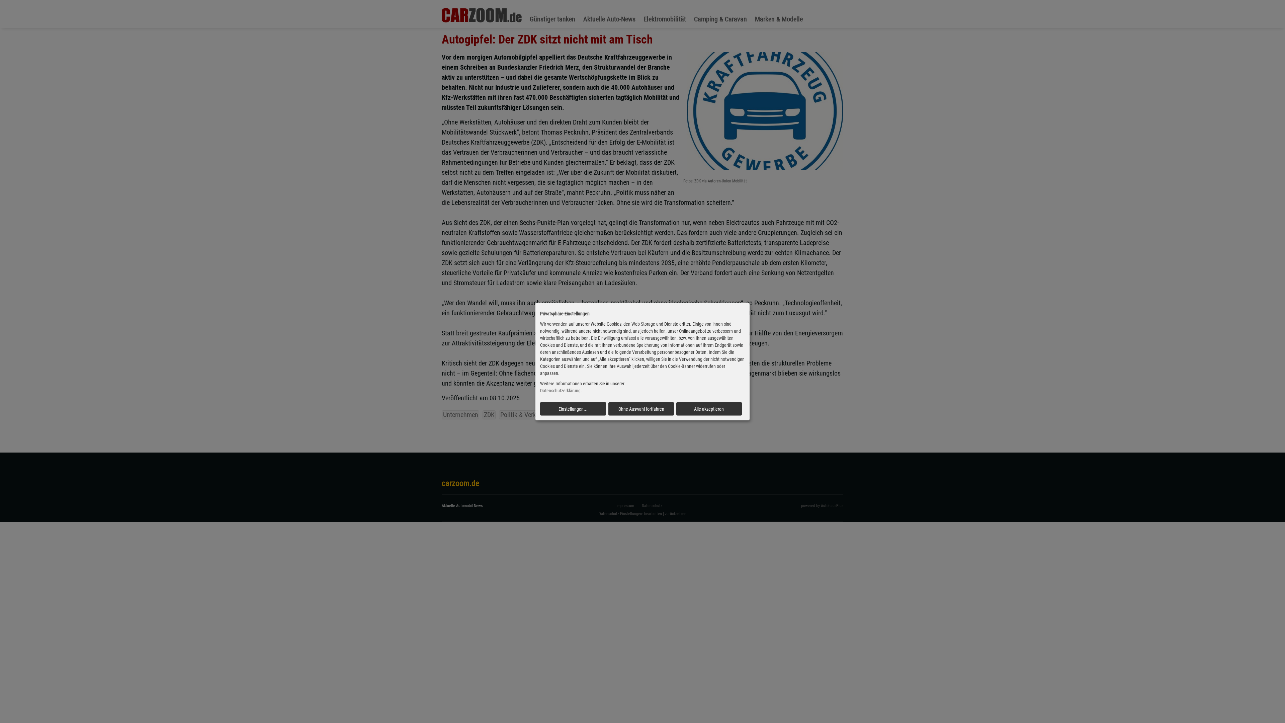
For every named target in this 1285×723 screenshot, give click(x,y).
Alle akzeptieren (709, 408)
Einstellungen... (573, 408)
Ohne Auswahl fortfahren (641, 408)
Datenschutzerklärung (560, 390)
